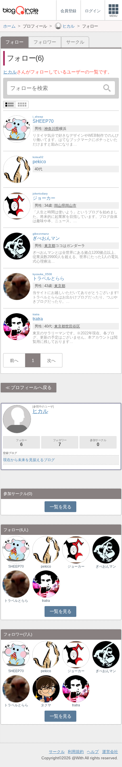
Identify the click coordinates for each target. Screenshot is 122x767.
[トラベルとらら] (16, 286)
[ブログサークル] (20, 10)
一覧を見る (60, 506)
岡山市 (70, 205)
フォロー (21, 443)
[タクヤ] (46, 688)
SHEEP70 (16, 566)
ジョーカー (76, 566)
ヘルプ (93, 751)
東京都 (49, 246)
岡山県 (59, 205)
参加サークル (98, 443)
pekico (46, 566)
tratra (46, 600)
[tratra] (16, 326)
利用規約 (76, 751)
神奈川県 (51, 128)
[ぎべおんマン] (16, 246)
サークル (75, 42)
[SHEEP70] (16, 128)
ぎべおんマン (106, 566)
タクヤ (46, 705)
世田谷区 (72, 326)
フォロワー (44, 42)
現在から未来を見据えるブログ (29, 460)
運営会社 (110, 751)
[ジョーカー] (16, 205)
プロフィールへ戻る (31, 387)
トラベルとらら (16, 600)
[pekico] (16, 169)
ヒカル (10, 71)
